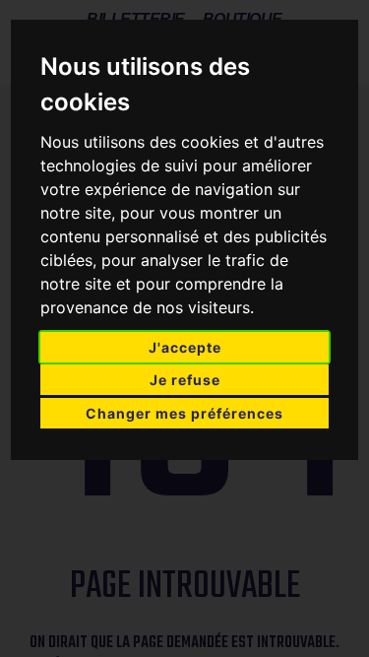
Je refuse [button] (185, 379)
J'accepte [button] (185, 347)
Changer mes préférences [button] (184, 413)
